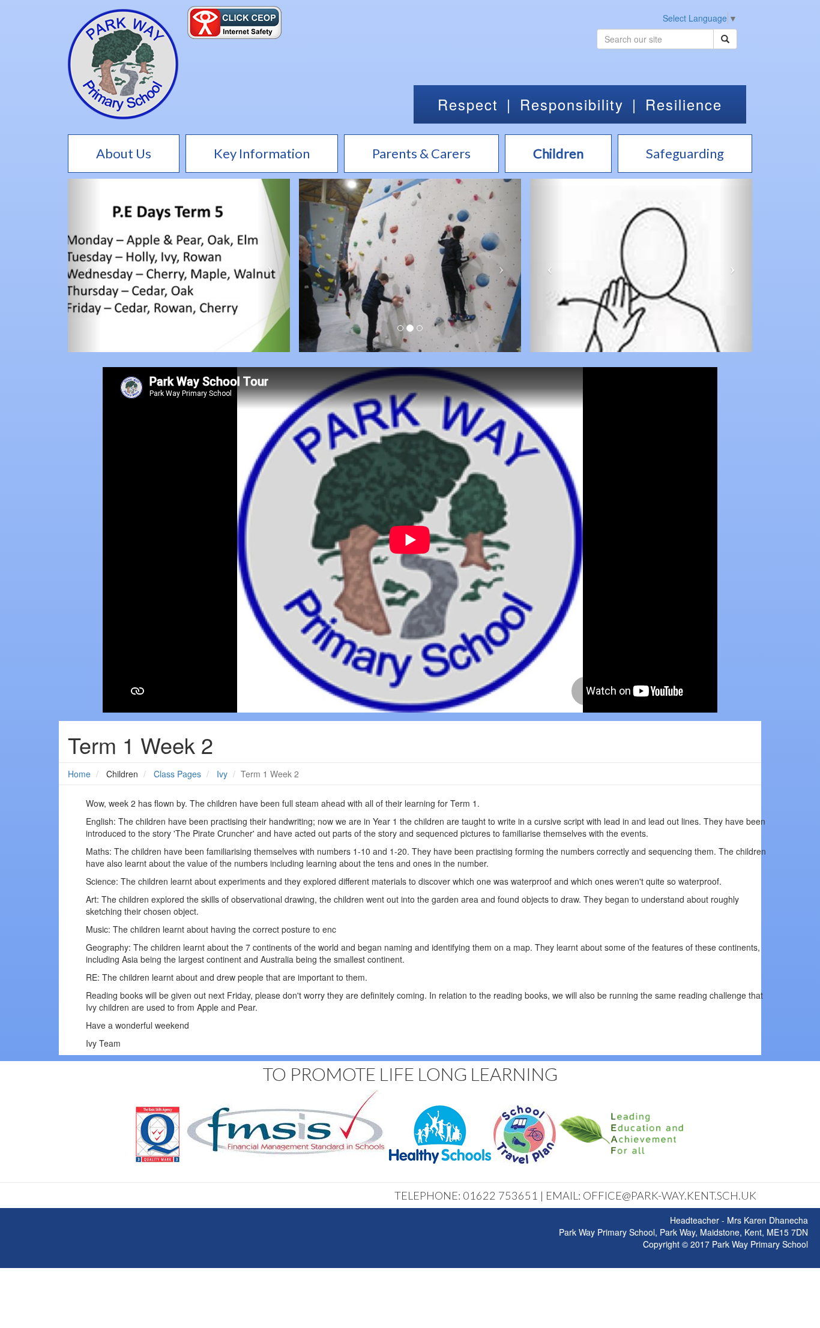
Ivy (222, 774)
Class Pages (177, 774)
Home (79, 774)
